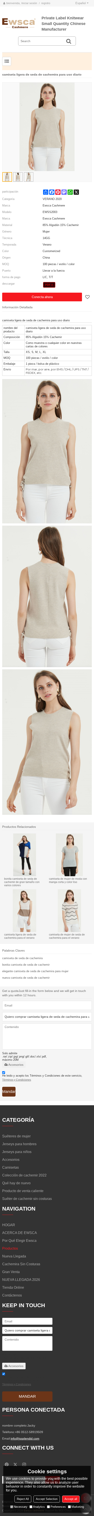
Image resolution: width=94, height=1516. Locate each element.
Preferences (58, 1506)
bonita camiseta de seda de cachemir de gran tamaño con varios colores (22, 882)
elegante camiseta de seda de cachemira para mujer (35, 971)
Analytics (39, 1506)
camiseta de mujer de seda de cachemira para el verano (67, 936)
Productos (10, 1248)
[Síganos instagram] (24, 1464)
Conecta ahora (42, 297)
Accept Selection (46, 1499)
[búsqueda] (68, 41)
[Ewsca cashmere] (22, 23)
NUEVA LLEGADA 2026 (21, 1280)
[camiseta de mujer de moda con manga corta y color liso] (69, 854)
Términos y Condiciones (16, 1079)
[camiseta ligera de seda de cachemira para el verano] (24, 910)
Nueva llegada (14, 1256)
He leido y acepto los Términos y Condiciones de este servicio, (42, 1077)
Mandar (9, 1091)
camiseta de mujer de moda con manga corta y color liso (68, 880)
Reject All (23, 1499)
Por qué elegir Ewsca (19, 1240)
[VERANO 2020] (49, 285)
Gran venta (11, 1272)
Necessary (20, 1506)
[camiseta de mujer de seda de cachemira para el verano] (69, 910)
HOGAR (8, 1225)
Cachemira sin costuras (21, 1264)
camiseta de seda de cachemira (22, 958)
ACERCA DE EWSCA (19, 1233)
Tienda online (13, 1287)
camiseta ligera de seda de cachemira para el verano (20, 936)
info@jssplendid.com (25, 1438)
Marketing (77, 1506)
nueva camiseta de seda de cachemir (26, 977)
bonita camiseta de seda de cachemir (26, 964)
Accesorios (15, 1064)
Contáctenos (12, 1295)
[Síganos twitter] (15, 1464)
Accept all (70, 1499)
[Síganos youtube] (6, 1464)
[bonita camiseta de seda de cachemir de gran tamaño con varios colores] (24, 854)
